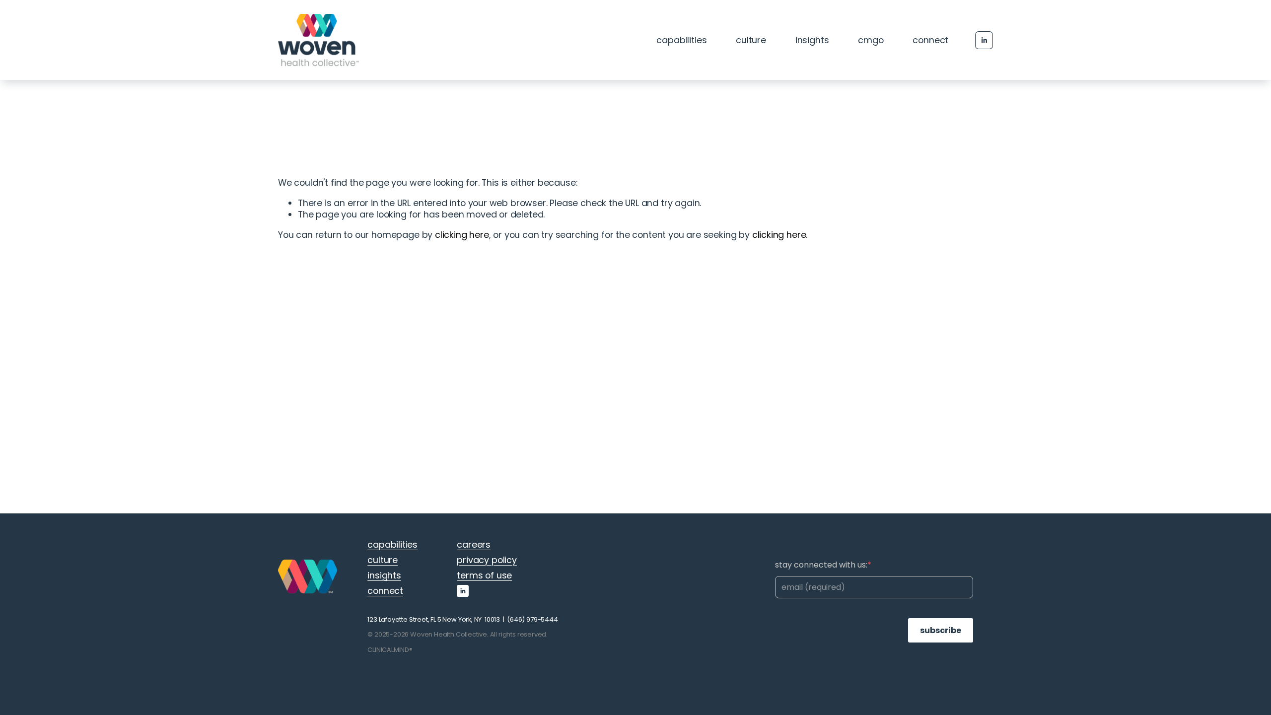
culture (751, 40)
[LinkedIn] (984, 40)
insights (812, 40)
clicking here (462, 234)
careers (474, 544)
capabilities (681, 40)
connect (930, 40)
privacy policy (487, 560)
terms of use (484, 575)
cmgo (870, 40)
